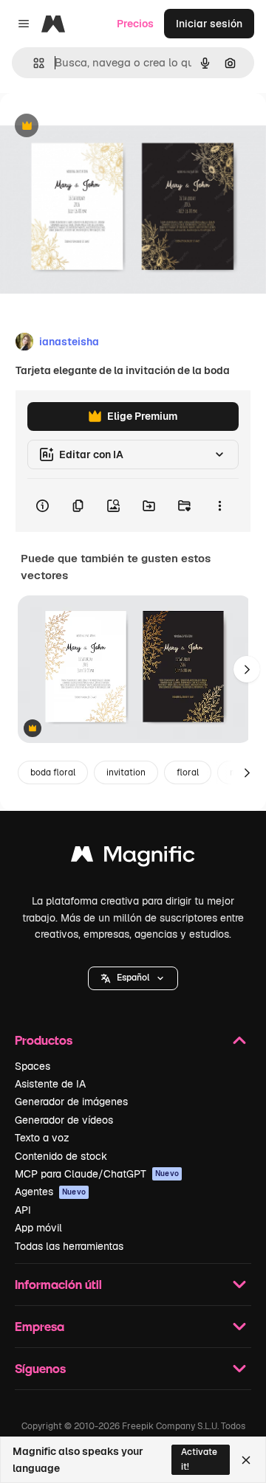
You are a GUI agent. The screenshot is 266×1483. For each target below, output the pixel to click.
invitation (126, 772)
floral (188, 772)
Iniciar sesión (209, 23)
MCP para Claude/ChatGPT (97, 1173)
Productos (43, 1040)
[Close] (246, 1460)
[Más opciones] (219, 505)
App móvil (38, 1227)
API (23, 1210)
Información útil (58, 1284)
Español (133, 978)
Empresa (39, 1326)
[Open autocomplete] (33, 63)
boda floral (52, 772)
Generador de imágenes (71, 1101)
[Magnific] (133, 857)
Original (94, 127)
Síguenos (40, 1368)
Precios (135, 23)
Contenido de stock (61, 1156)
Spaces (32, 1066)
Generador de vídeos (64, 1120)
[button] (133, 978)
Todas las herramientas (69, 1246)
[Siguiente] (246, 669)
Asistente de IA (50, 1083)
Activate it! (199, 1459)
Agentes (50, 1191)
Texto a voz (42, 1137)
